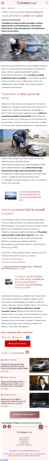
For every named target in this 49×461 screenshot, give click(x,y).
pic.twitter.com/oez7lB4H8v (13, 262)
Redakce (24, 439)
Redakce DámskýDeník (11, 20)
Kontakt (24, 438)
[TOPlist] (4, 460)
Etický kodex (24, 445)
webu (16, 119)
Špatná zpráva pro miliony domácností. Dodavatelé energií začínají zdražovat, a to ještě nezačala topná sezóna (13, 402)
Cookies (24, 443)
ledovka (25, 423)
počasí (31, 423)
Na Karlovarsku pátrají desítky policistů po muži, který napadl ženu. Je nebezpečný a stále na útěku (14, 366)
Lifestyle (11, 8)
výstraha (37, 423)
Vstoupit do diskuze (18, 344)
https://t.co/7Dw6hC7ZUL (12, 259)
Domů (3, 8)
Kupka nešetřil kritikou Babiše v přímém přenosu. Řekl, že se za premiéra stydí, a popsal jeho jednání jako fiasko (13, 385)
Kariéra (24, 441)
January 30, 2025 (18, 268)
